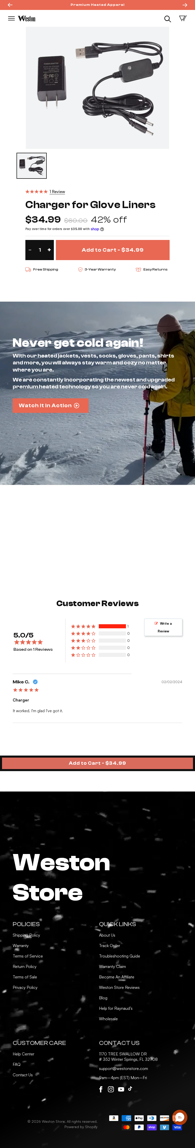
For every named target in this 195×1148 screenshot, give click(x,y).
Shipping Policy (26, 935)
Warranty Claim (112, 966)
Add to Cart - (97, 763)
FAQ (17, 1064)
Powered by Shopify (81, 1127)
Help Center (23, 1053)
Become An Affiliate (116, 976)
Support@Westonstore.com (123, 1068)
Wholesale (108, 1018)
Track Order (109, 945)
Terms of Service (28, 956)
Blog (103, 997)
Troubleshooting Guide (119, 956)
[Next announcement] (184, 5)
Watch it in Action (45, 405)
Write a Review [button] (165, 627)
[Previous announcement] (10, 5)
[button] (11, 18)
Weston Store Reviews (119, 987)
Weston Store (53, 1121)
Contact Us (23, 1074)
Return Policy (25, 966)
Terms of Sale (25, 976)
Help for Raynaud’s (116, 1008)
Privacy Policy (25, 987)
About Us (107, 935)
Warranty (21, 945)
